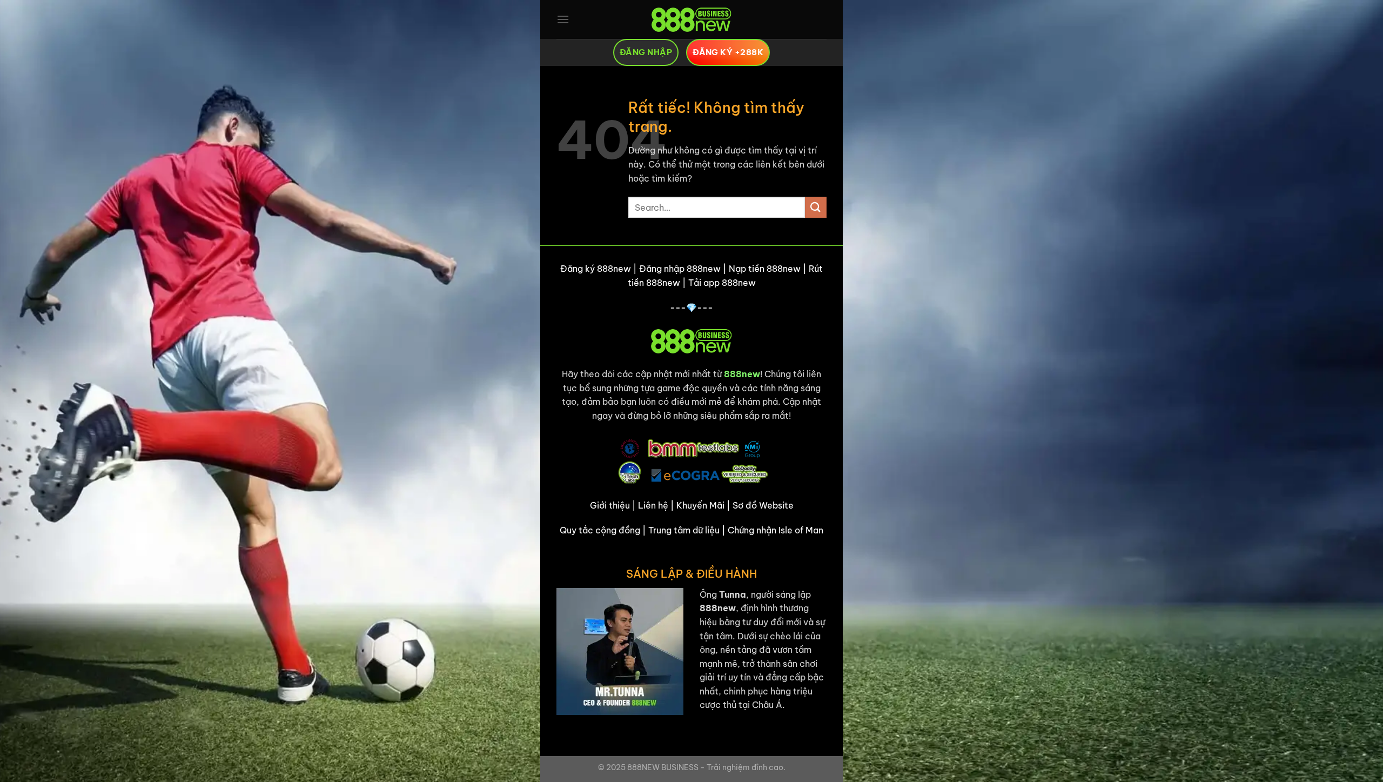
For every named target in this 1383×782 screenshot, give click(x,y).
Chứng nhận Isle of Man (775, 530)
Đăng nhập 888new (680, 268)
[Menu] (562, 19)
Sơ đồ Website (763, 505)
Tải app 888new (722, 282)
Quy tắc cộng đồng (600, 530)
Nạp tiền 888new (765, 268)
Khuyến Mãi (700, 505)
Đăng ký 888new (595, 268)
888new (742, 374)
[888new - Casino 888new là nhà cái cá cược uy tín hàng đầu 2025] (691, 19)
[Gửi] (816, 207)
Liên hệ (653, 505)
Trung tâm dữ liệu (684, 530)
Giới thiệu (610, 505)
